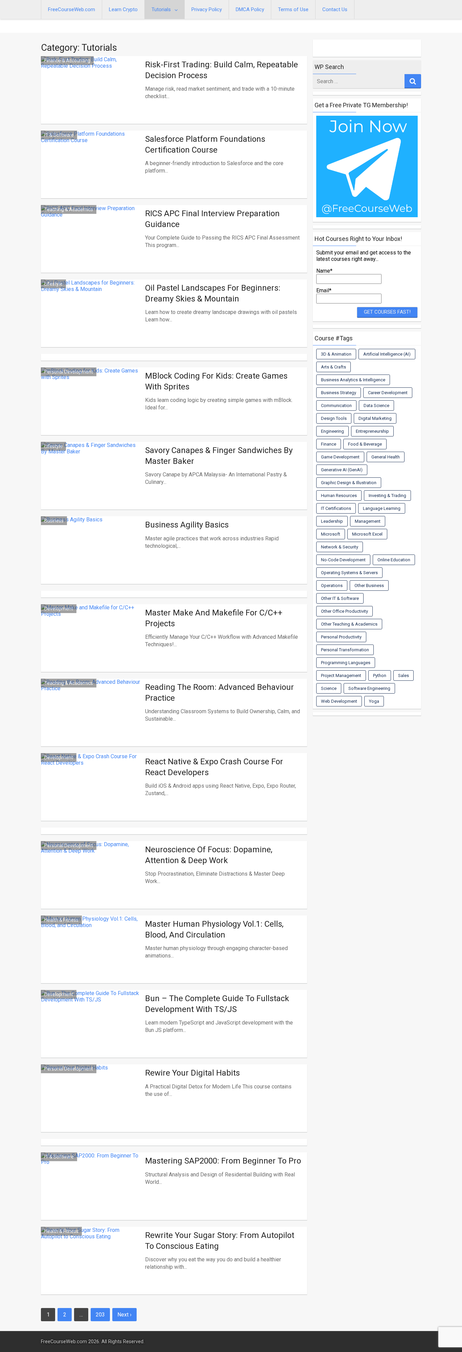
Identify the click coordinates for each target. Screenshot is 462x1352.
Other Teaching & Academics (349, 624)
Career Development (388, 392)
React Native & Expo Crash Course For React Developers (214, 767)
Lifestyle (53, 284)
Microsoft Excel (367, 534)
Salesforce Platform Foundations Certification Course (205, 144)
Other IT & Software (340, 598)
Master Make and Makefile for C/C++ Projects (213, 618)
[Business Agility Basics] (91, 558)
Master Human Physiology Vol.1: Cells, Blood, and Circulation (214, 929)
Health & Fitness (61, 920)
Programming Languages (345, 662)
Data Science (376, 405)
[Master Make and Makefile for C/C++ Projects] (91, 646)
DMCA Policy (250, 9)
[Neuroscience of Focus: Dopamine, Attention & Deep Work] (91, 883)
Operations (332, 585)
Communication (336, 405)
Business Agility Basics (187, 524)
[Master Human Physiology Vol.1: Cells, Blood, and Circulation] (91, 957)
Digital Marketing (375, 418)
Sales (403, 675)
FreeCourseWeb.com (71, 9)
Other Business (369, 585)
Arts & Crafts (333, 366)
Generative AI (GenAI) (342, 469)
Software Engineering (369, 688)
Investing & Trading (387, 495)
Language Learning (381, 508)
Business (54, 520)
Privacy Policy (206, 9)
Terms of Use (293, 9)
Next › (124, 1314)
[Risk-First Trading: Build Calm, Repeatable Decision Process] (91, 98)
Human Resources (339, 495)
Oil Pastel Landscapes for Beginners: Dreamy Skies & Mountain (212, 293)
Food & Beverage (365, 444)
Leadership (332, 521)
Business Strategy (338, 392)
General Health (385, 456)
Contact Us (334, 9)
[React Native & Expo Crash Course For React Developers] (91, 795)
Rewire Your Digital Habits (192, 1073)
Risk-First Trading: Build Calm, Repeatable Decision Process (221, 70)
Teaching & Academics (68, 209)
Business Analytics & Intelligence (353, 379)
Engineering (332, 431)
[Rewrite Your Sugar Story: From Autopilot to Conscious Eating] (91, 1269)
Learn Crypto (123, 9)
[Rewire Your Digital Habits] (91, 1106)
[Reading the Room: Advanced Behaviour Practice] (91, 721)
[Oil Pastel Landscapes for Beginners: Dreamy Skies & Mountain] (91, 321)
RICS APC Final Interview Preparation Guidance (212, 219)
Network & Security (339, 546)
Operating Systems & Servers (349, 572)
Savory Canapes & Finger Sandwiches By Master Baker (219, 456)
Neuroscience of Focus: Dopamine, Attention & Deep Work (208, 855)
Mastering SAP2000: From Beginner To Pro (223, 1161)
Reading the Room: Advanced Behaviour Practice (219, 692)
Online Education (393, 559)
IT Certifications (336, 508)
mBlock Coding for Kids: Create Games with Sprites (216, 381)
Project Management (341, 675)
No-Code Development (343, 559)
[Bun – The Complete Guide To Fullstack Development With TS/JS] (91, 1032)
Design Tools (334, 418)
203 (100, 1314)
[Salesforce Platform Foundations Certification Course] (91, 173)
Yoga (374, 701)
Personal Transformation (345, 649)
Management (367, 521)
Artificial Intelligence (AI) (387, 354)
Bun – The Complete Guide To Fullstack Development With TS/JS (217, 1004)
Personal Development (68, 372)
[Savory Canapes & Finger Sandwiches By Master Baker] (91, 484)
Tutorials (161, 9)
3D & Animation (336, 354)
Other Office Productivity (344, 611)
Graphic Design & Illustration (348, 482)
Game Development (340, 456)
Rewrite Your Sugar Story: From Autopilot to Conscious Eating (219, 1240)
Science (329, 688)
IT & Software (59, 135)
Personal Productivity (341, 636)
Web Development (339, 701)
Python (379, 675)
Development (58, 608)
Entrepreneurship (372, 431)
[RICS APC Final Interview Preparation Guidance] (91, 247)
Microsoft (330, 534)
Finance (328, 444)
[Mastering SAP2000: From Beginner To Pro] (91, 1194)
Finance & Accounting (67, 60)
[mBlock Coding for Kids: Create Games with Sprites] (91, 409)
